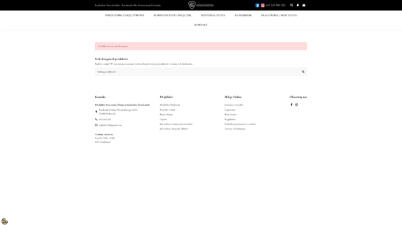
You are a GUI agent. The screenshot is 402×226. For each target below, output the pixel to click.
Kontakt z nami (167, 109)
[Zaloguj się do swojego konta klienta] (298, 5)
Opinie (163, 119)
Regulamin (230, 119)
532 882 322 (278, 5)
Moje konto (230, 114)
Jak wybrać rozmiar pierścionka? (176, 124)
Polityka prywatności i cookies (240, 124)
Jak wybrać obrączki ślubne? (174, 128)
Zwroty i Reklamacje (235, 128)
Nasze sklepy (166, 114)
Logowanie (230, 109)
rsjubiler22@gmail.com (110, 125)
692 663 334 (105, 119)
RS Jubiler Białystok (170, 104)
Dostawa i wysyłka (234, 104)
